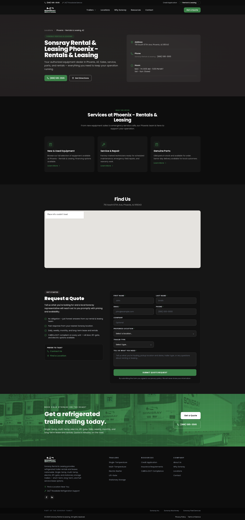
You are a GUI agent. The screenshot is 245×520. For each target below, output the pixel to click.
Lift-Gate (113, 475)
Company (118, 318)
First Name (119, 296)
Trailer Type (119, 340)
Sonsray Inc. (155, 511)
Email (117, 307)
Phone (159, 307)
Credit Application (170, 3)
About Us (177, 462)
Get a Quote (192, 10)
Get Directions (82, 78)
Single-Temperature (118, 462)
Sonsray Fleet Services (192, 511)
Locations (105, 10)
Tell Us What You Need (125, 351)
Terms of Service (194, 517)
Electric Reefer (115, 471)
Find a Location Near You (58, 486)
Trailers (90, 10)
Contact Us (56, 351)
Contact (149, 10)
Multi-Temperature (117, 466)
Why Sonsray (120, 10)
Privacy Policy (180, 517)
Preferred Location (124, 329)
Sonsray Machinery (171, 511)
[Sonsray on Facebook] (46, 497)
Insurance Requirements (152, 466)
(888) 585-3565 (57, 78)
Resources (136, 10)
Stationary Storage (117, 479)
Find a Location (58, 355)
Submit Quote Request (155, 372)
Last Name (161, 296)
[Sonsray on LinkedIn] (52, 497)
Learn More (52, 165)
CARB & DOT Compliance (152, 471)
